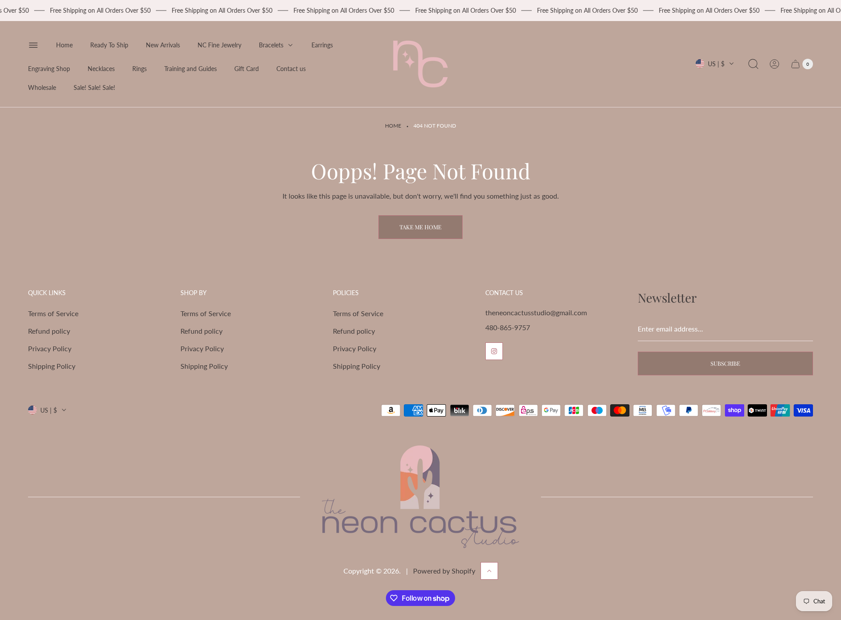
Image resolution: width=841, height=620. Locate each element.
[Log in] (774, 64)
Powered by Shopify (444, 571)
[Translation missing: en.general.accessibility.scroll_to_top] (489, 571)
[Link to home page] (420, 496)
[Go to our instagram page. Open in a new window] (494, 351)
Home (393, 125)
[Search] (753, 64)
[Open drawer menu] (33, 45)
